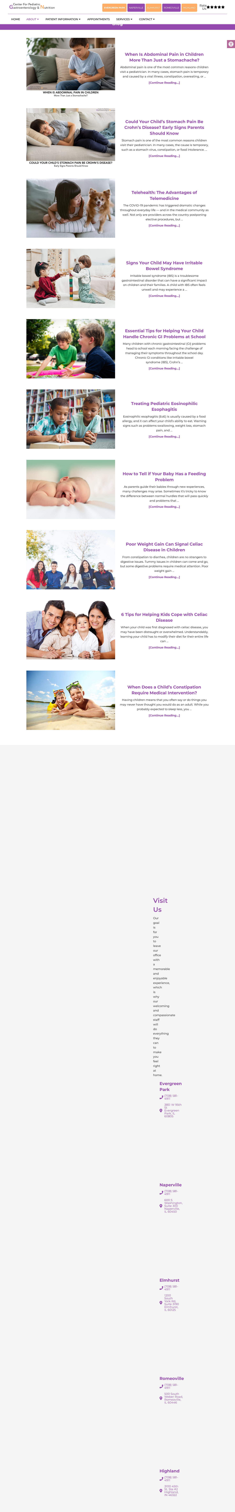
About (31, 19)
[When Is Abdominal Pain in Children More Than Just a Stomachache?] (70, 68)
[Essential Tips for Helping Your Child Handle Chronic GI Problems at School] (70, 349)
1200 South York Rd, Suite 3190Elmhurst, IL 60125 (171, 1302)
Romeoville (171, 7)
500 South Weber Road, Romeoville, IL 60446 (173, 1398)
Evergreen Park (114, 7)
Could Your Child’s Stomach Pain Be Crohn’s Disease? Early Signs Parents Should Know (164, 127)
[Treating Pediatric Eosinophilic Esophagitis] (70, 419)
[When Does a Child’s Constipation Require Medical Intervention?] (70, 701)
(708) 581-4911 (171, 1097)
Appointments (98, 19)
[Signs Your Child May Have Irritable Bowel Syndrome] (70, 279)
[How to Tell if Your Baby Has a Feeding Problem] (70, 490)
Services (123, 19)
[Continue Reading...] (164, 82)
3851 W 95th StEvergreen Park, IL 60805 (173, 1110)
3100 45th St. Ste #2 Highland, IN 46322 (171, 1490)
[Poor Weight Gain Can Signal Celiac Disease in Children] (70, 560)
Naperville (136, 7)
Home (15, 19)
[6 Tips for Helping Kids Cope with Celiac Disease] (70, 630)
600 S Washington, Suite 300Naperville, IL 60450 (173, 1206)
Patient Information (62, 19)
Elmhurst (153, 7)
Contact (145, 19)
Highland (189, 7)
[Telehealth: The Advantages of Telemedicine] (70, 209)
